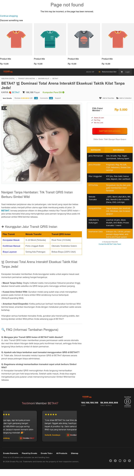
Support (58, 98)
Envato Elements (10, 453)
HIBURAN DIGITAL (8, 78)
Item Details (7, 98)
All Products (61, 453)
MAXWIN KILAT (43, 78)
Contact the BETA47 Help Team (110, 244)
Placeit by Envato (29, 453)
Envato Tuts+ (47, 453)
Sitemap (74, 453)
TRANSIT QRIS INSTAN (26, 78)
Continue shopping (9, 15)
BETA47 (55, 78)
